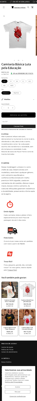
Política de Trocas (7, 349)
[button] (4, 7)
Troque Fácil (12, 270)
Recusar (17, 392)
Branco (6, 93)
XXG (11, 85)
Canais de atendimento (9, 352)
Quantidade (5, 104)
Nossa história (6, 362)
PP (4, 81)
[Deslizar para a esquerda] (14, 60)
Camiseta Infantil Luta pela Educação (27, 300)
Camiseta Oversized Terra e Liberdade (9, 300)
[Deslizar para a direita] (23, 60)
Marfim (16, 93)
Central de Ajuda (7, 347)
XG (4, 85)
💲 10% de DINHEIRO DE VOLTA (22, 73)
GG (30, 81)
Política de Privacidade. (14, 382)
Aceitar (17, 387)
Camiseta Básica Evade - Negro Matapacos (10, 328)
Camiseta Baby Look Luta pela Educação (27, 328)
